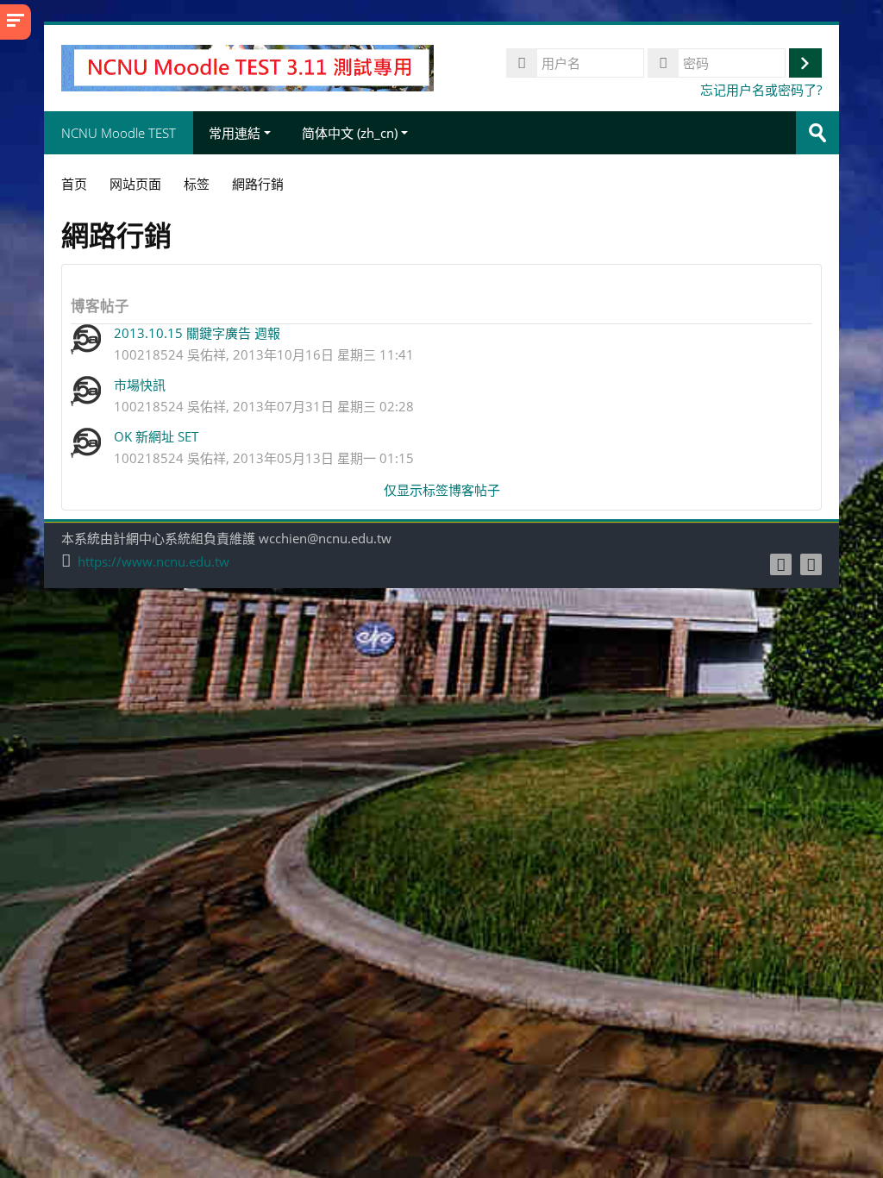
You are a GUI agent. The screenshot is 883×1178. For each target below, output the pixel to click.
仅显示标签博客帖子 (442, 489)
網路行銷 (258, 183)
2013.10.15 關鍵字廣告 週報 (197, 332)
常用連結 (234, 132)
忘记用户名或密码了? (761, 89)
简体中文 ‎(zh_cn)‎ (350, 132)
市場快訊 (140, 384)
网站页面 (135, 183)
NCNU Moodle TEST (118, 132)
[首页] (247, 66)
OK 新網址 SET (156, 436)
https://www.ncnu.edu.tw (153, 561)
